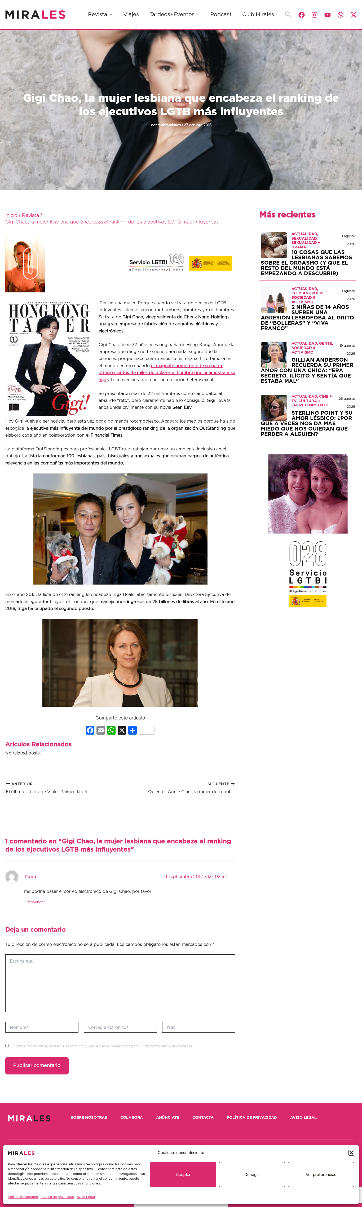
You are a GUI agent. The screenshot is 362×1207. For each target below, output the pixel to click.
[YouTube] (327, 15)
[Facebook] (301, 15)
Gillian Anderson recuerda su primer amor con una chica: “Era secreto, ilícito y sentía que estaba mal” (307, 370)
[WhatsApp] (340, 15)
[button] (351, 1152)
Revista (97, 14)
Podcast (221, 14)
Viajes (131, 14)
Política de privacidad (57, 1197)
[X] (122, 731)
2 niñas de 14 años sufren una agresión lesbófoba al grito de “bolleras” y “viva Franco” (307, 318)
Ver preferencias (321, 1174)
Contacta (203, 1118)
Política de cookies (23, 1197)
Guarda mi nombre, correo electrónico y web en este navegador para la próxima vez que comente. (103, 1046)
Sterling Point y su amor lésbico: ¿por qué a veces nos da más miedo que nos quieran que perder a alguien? (306, 423)
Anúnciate (167, 1118)
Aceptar (183, 1174)
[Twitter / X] (353, 15)
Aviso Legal (86, 1197)
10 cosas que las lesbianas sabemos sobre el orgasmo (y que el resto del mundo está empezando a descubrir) (306, 263)
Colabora (131, 1118)
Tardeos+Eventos (172, 14)
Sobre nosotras (89, 1118)
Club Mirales (258, 14)
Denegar (252, 1174)
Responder (36, 902)
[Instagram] (314, 15)
